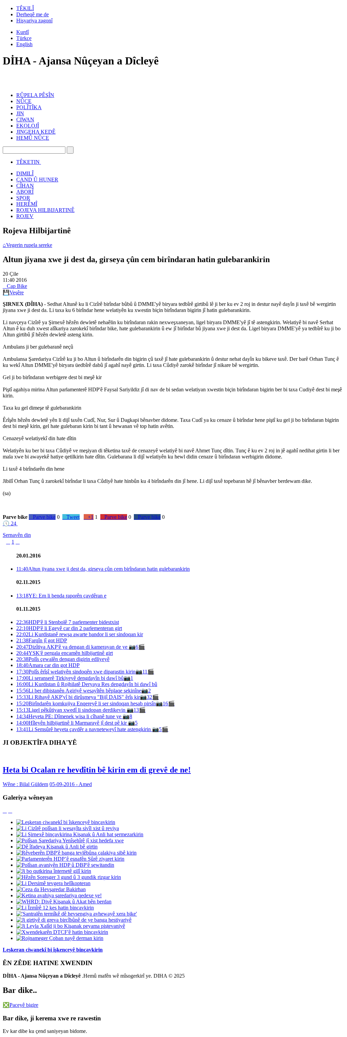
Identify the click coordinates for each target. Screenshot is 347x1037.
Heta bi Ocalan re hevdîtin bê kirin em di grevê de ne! (97, 769)
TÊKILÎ (25, 8)
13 (136, 710)
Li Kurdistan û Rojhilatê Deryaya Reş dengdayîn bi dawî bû (86, 684)
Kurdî (22, 32)
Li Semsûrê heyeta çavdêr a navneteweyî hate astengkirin (84, 729)
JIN (20, 113)
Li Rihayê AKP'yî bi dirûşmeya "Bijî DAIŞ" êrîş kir (78, 697)
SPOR (23, 198)
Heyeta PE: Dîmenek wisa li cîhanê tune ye (69, 716)
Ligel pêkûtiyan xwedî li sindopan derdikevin (71, 710)
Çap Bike (15, 286)
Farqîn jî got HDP (41, 640)
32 (149, 697)
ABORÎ (25, 192)
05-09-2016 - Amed (70, 784)
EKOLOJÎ (27, 126)
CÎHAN (25, 186)
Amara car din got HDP (48, 665)
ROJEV (25, 216)
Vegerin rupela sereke (27, 245)
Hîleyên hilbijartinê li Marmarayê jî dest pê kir (72, 723)
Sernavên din (17, 535)
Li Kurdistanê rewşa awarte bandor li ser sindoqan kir (79, 634)
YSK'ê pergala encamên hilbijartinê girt (64, 653)
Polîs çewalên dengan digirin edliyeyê (62, 659)
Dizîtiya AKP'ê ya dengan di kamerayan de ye (72, 647)
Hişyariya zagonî (34, 20)
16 (165, 703)
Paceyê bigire (20, 1005)
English (24, 44)
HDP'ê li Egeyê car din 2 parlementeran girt (69, 628)
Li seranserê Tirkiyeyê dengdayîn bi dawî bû (70, 678)
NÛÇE (24, 101)
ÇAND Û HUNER (37, 179)
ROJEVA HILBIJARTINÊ (45, 210)
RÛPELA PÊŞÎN (35, 95)
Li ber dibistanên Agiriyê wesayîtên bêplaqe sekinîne (78, 690)
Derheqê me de (32, 14)
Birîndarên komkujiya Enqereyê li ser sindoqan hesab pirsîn (86, 703)
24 (9, 523)
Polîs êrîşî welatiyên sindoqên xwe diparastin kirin (76, 671)
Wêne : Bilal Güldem (25, 784)
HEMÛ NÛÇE (32, 138)
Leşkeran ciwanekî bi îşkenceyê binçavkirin (53, 950)
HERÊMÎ (26, 204)
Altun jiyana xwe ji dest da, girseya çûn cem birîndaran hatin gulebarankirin (103, 569)
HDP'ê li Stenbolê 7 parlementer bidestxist (67, 622)
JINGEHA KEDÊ (36, 132)
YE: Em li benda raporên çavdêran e (61, 596)
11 (145, 671)
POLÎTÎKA (29, 107)
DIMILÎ (25, 173)
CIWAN (25, 119)
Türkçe (24, 38)
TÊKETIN (28, 162)
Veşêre (13, 292)
